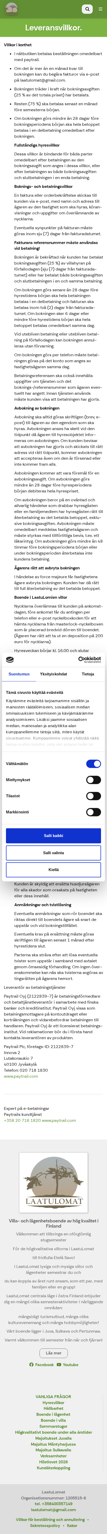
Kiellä (54, 869)
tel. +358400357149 (53, 1503)
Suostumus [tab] (19, 674)
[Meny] (100, 9)
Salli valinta (53, 853)
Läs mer (53, 1353)
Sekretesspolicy (45, 1525)
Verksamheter (53, 1456)
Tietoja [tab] (88, 674)
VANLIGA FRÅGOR (53, 1396)
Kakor (72, 1525)
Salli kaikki (53, 835)
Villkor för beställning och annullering (50, 1519)
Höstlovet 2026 (53, 1462)
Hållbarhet (53, 1408)
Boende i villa (53, 1420)
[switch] (93, 780)
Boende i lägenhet (53, 1414)
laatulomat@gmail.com (53, 1509)
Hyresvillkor (53, 1402)
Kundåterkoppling (53, 1468)
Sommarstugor (53, 1426)
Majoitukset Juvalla (53, 1438)
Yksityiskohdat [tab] (53, 674)
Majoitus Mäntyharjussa (53, 1444)
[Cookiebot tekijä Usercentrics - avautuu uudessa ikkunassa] (78, 659)
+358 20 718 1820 (22, 1120)
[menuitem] (87, 9)
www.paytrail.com (21, 1076)
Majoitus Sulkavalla (53, 1450)
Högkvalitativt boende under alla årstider (53, 1432)
